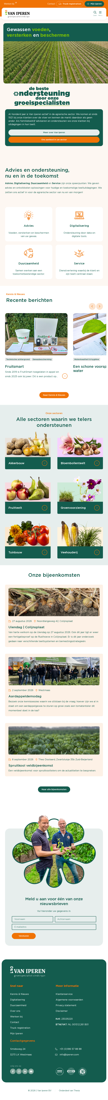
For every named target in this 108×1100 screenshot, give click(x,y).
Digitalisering (17, 999)
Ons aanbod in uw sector (54, 139)
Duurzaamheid (18, 1005)
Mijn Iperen (96, 4)
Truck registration (72, 4)
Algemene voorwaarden (69, 999)
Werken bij (10, 3)
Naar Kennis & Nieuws (54, 395)
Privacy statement (66, 1005)
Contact (51, 4)
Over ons (15, 1011)
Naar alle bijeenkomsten (54, 789)
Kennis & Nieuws (19, 994)
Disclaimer (62, 1011)
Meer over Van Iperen (54, 132)
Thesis (77, 1090)
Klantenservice (64, 994)
